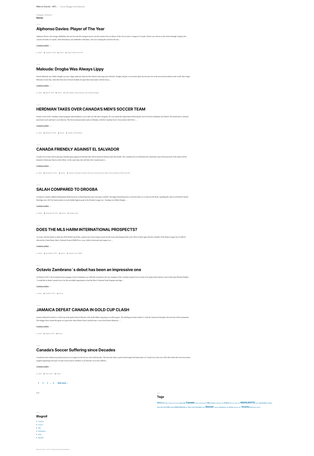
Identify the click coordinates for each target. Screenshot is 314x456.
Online (189, 407)
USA (75, 253)
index (40, 93)
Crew (222, 403)
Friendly (84, 173)
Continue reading (43, 45)
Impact (256, 403)
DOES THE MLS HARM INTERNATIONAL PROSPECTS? (86, 229)
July (161, 407)
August (181, 403)
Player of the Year (77, 52)
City (208, 403)
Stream (231, 407)
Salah (76, 213)
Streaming (236, 407)
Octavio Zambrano (114, 173)
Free (233, 403)
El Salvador (77, 173)
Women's (259, 407)
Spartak (41, 437)
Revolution (198, 407)
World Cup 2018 (125, 173)
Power (193, 407)
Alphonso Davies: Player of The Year (70, 28)
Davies (69, 52)
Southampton (222, 407)
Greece (40, 425)
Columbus (213, 403)
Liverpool (172, 407)
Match (177, 407)
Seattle (203, 407)
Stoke (227, 407)
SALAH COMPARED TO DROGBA (67, 189)
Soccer (61, 52)
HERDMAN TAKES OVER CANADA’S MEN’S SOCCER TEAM (90, 109)
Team (239, 407)
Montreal (182, 407)
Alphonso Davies (168, 403)
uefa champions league (92, 93)
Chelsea (41, 421)
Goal (239, 403)
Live (168, 407)
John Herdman (77, 133)
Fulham (236, 403)
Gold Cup (90, 173)
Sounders (216, 407)
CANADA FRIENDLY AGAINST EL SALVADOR (77, 149)
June (164, 407)
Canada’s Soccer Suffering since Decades (75, 349)
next (187, 407)
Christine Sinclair (202, 403)
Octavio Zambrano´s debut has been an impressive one (88, 269)
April (174, 403)
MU (39, 428)
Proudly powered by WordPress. (60, 449)
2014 (163, 403)
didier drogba (69, 93)
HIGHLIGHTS (247, 402)
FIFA (231, 403)
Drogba (72, 213)
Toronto (245, 407)
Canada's (197, 403)
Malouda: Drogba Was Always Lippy (70, 68)
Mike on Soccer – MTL (46, 6)
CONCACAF (218, 403)
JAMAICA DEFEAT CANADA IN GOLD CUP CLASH (82, 309)
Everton (227, 403)
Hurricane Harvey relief (101, 173)
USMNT (80, 253)
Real (39, 434)
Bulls (184, 403)
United (251, 407)
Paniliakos (42, 431)
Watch (254, 407)
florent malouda (79, 93)
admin (40, 52)
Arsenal (177, 403)
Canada (70, 133)
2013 (159, 403)
